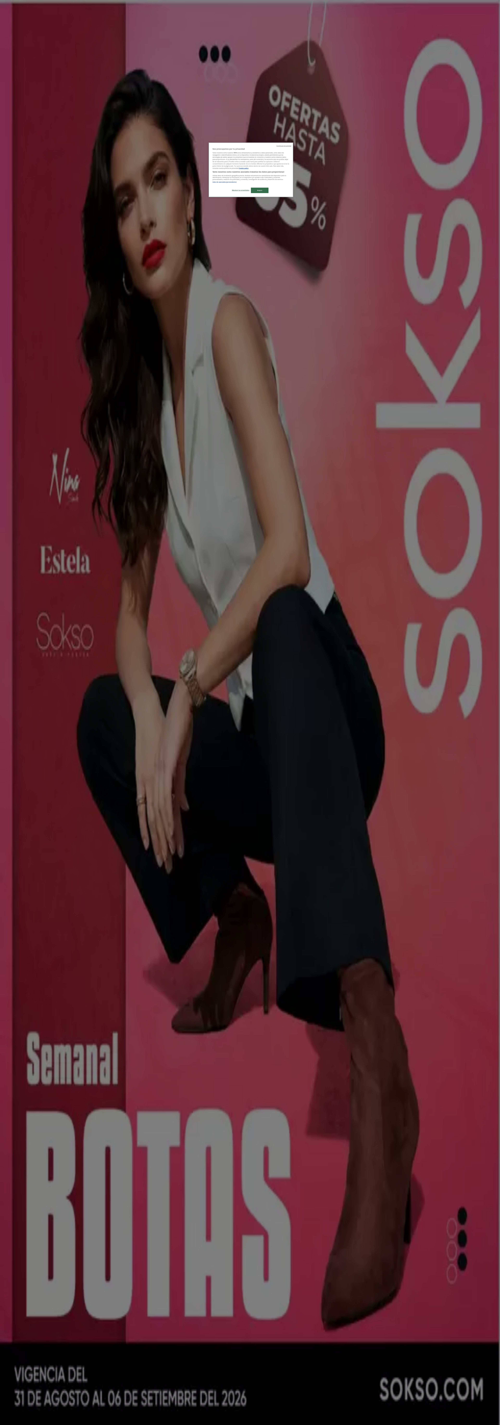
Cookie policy (243, 168)
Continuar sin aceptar (284, 146)
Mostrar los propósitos (240, 190)
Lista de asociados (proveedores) (225, 182)
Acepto (259, 190)
